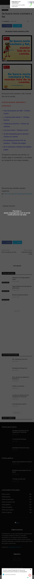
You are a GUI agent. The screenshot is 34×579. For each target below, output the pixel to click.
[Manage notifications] (30, 575)
